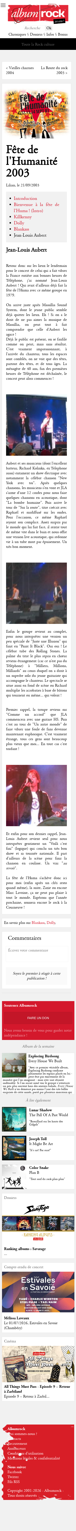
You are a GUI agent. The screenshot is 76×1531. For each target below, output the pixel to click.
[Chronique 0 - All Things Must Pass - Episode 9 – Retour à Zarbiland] (38, 1368)
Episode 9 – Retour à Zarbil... (26, 1396)
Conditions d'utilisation (25, 1453)
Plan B (34, 1172)
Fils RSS (13, 1482)
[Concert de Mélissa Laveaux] (38, 1311)
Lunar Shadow (40, 1110)
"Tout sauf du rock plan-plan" (47, 1179)
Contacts (14, 1438)
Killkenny (23, 217)
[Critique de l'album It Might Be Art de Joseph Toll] (14, 1159)
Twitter (13, 1477)
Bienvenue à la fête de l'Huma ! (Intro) (36, 208)
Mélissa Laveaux (16, 1318)
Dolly (19, 223)
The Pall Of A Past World (48, 1115)
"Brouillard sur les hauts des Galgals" (46, 1123)
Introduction (25, 199)
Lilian (10, 185)
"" (38, 1083)
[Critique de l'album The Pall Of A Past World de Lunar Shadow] (14, 1130)
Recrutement (17, 1443)
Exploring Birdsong (43, 1056)
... (5, 1253)
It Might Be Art (41, 1144)
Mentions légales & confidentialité (33, 1458)
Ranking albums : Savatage (25, 1249)
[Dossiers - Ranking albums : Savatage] (38, 1242)
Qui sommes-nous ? (22, 1433)
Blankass (21, 229)
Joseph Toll (38, 1139)
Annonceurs (16, 1448)
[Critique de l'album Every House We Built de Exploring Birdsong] (14, 1076)
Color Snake (39, 1167)
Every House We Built (45, 1061)
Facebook (14, 1472)
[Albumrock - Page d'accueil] (38, 22)
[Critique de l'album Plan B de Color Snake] (14, 1188)
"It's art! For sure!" (40, 1150)
